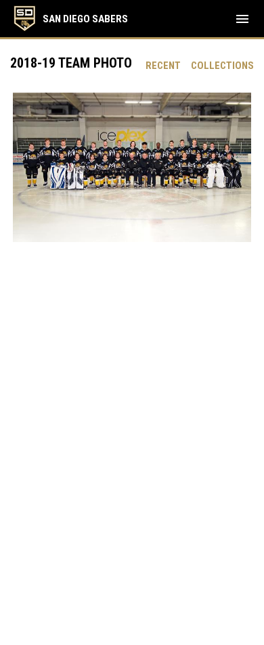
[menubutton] (242, 19)
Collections (222, 65)
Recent (163, 65)
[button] (132, 167)
